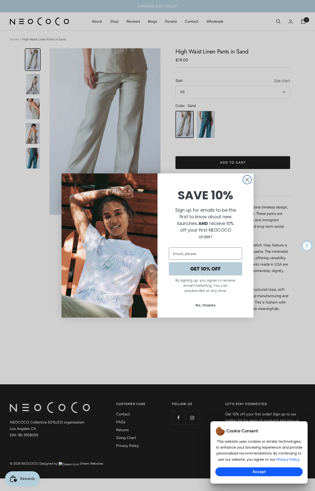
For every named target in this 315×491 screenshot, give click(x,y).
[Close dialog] (247, 179)
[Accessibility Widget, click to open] (307, 245)
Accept (259, 471)
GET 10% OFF (205, 268)
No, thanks (205, 305)
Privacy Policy (287, 459)
